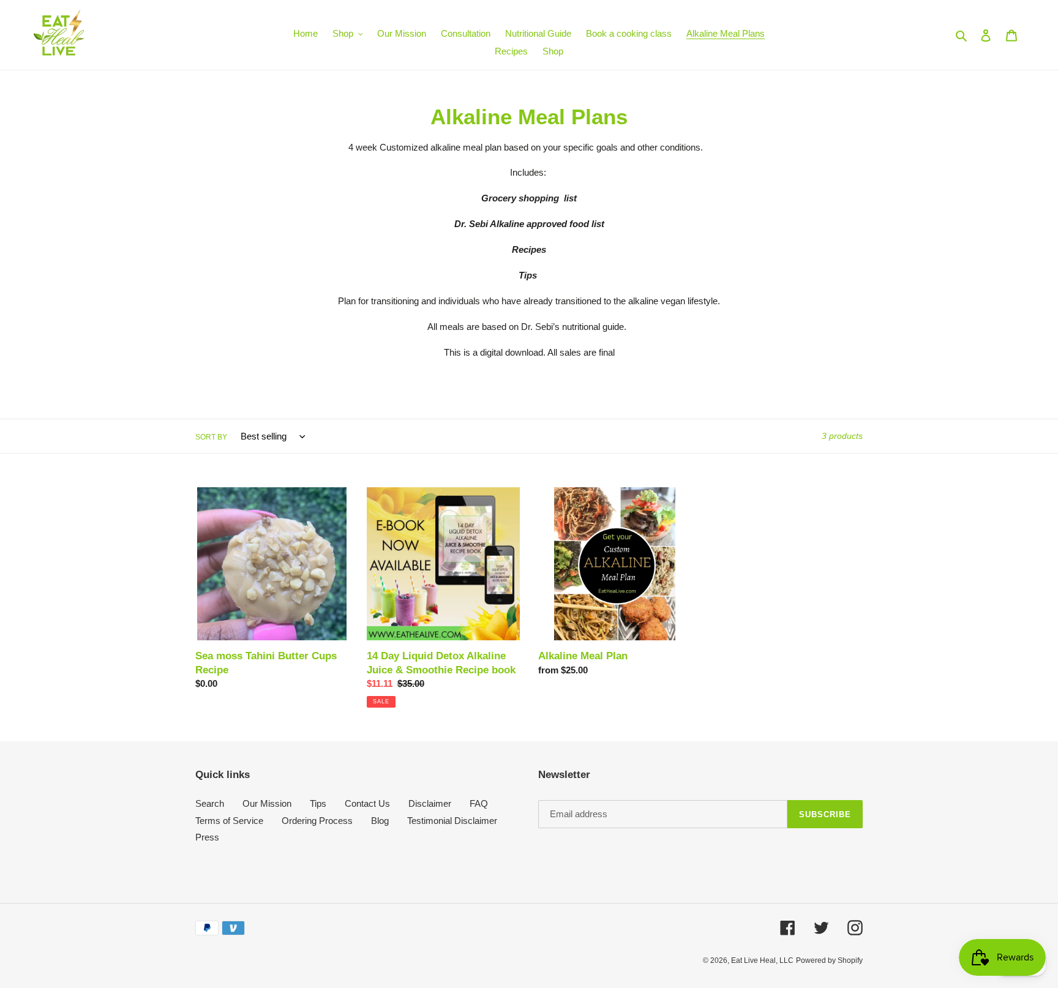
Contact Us (367, 803)
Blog (380, 820)
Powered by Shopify (829, 960)
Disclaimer (429, 803)
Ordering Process (317, 820)
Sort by (211, 437)
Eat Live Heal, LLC (762, 960)
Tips (318, 803)
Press (207, 837)
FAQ (479, 803)
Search (209, 803)
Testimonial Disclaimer (452, 820)
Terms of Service (229, 820)
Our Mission (266, 803)
